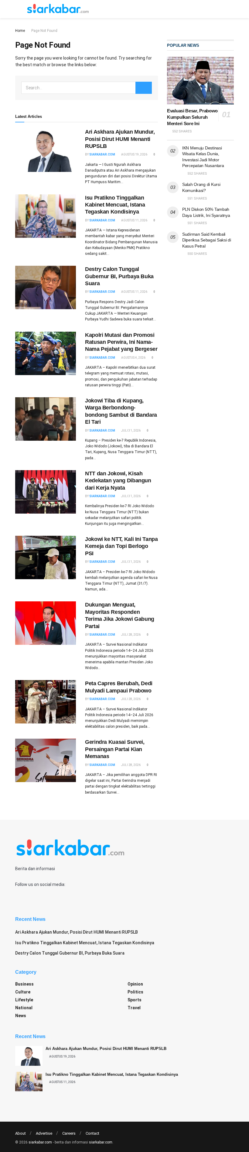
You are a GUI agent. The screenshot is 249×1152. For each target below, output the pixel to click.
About (20, 1133)
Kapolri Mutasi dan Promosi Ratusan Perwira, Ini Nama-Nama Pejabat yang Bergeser (121, 342)
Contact (92, 1133)
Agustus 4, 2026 (133, 357)
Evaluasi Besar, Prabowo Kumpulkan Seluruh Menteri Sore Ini (192, 117)
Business (24, 984)
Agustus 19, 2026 (134, 154)
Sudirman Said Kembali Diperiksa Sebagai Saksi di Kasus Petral (206, 240)
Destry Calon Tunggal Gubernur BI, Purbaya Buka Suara (119, 276)
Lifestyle (24, 999)
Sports (135, 999)
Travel (134, 1007)
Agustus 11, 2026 (134, 220)
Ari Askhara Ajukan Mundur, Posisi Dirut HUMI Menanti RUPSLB (120, 139)
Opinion (135, 984)
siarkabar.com (102, 154)
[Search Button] (143, 88)
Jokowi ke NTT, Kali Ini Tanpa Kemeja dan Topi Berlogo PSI (121, 546)
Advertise (44, 1133)
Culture (22, 992)
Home (20, 31)
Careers (69, 1133)
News (20, 1015)
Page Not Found (44, 31)
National (23, 1007)
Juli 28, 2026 (131, 634)
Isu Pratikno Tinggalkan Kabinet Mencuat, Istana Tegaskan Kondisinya (115, 205)
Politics (135, 992)
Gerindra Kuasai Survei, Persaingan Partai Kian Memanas (115, 749)
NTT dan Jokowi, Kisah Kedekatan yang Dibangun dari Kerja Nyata (118, 480)
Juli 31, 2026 (131, 430)
